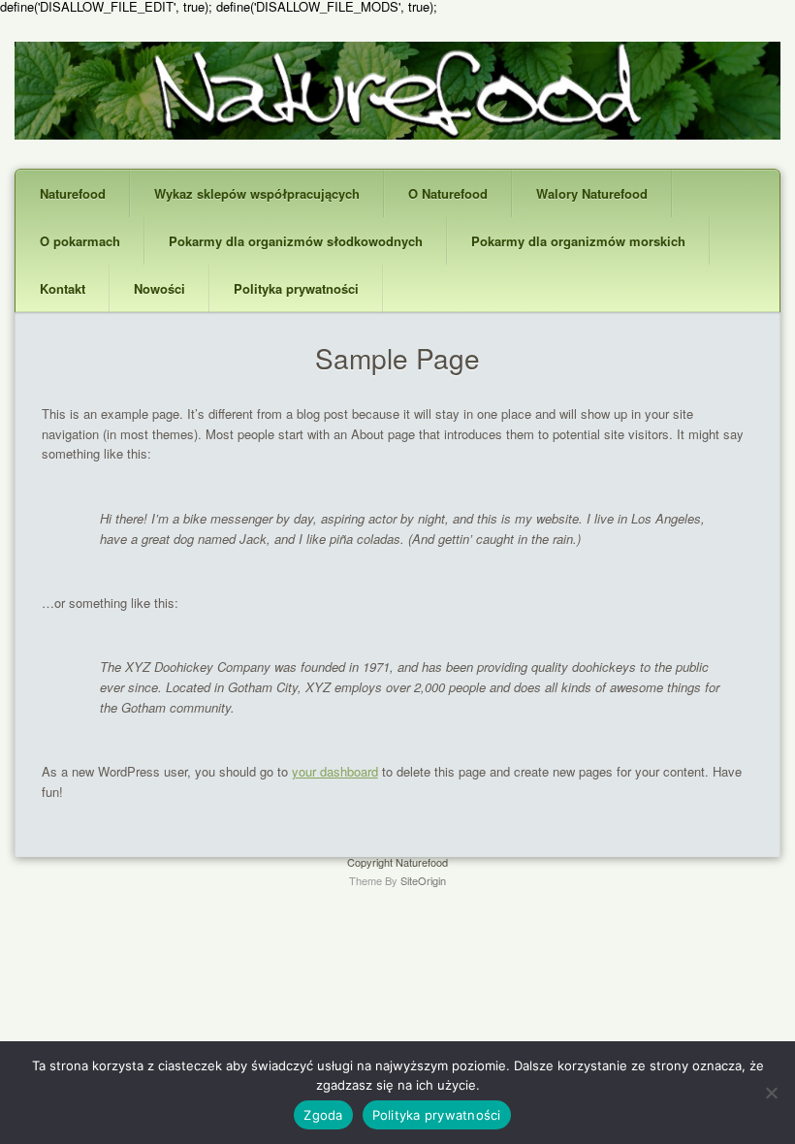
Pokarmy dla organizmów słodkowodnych (296, 241)
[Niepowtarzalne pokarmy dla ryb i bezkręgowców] (397, 134)
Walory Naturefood (592, 193)
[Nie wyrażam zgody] (770, 1092)
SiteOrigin (423, 880)
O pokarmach (80, 241)
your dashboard (335, 771)
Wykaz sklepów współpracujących (257, 193)
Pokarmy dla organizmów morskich (578, 241)
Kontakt (62, 288)
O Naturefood (448, 193)
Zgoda (322, 1115)
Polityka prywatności (296, 288)
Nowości (159, 288)
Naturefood (73, 193)
